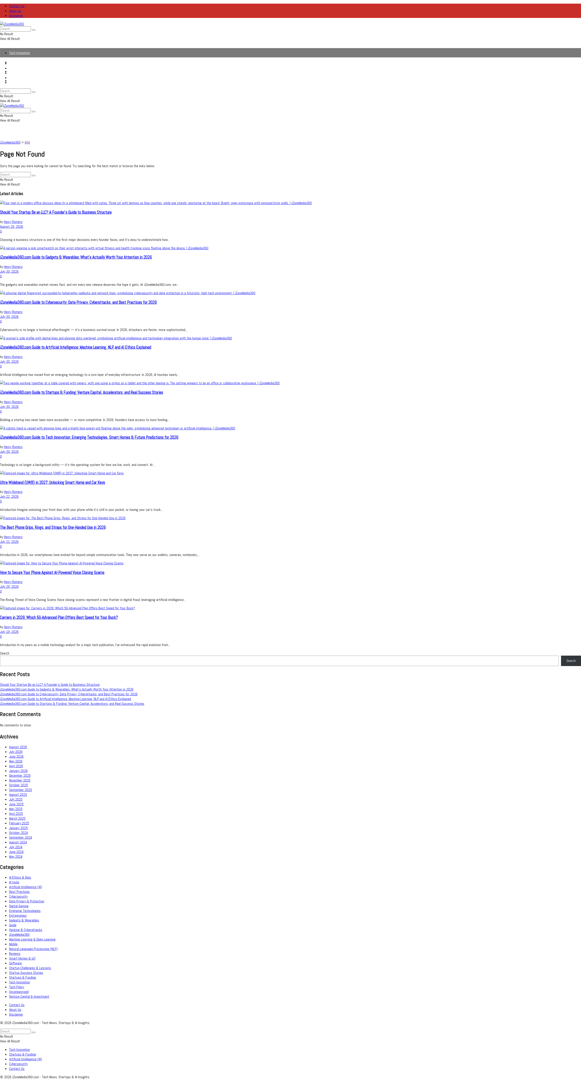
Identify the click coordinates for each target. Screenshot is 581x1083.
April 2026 (16, 766)
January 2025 (18, 828)
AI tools (14, 882)
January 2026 (18, 770)
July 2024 (15, 847)
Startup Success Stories (26, 972)
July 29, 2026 (9, 586)
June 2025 (16, 804)
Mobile (13, 944)
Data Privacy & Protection (26, 901)
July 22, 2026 (9, 496)
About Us (15, 10)
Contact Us (17, 6)
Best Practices (19, 891)
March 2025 (17, 818)
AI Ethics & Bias (20, 877)
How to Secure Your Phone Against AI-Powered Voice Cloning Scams (52, 572)
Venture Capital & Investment (29, 996)
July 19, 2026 (9, 631)
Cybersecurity (18, 77)
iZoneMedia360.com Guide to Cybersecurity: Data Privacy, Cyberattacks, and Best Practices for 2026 (78, 302)
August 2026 (18, 747)
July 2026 (15, 751)
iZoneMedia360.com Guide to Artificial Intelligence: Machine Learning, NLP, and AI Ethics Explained (75, 347)
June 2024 (16, 851)
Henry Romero (13, 221)
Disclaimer (16, 15)
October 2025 (18, 785)
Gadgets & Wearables (24, 920)
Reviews (14, 953)
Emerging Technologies (25, 910)
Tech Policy (16, 987)
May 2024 (15, 856)
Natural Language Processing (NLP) (33, 948)
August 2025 (18, 794)
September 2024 (20, 837)
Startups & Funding (22, 68)
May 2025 (15, 808)
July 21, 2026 (9, 541)
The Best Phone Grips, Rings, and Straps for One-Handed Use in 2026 (53, 527)
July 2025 (15, 799)
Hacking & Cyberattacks (25, 929)
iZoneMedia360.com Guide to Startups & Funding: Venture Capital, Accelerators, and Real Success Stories (81, 392)
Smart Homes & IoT (22, 958)
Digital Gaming (19, 906)
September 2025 (20, 789)
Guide (12, 925)
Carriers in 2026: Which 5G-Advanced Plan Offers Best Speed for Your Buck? (59, 617)
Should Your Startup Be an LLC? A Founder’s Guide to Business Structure (56, 212)
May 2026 (15, 761)
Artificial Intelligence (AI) (25, 73)
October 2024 (18, 832)
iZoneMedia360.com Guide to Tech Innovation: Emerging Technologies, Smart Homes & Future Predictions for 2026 (89, 437)
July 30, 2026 (9, 271)
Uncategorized (19, 991)
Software (15, 963)
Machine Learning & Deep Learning (32, 939)
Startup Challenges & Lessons (30, 967)
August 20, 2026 (11, 226)
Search (4, 653)
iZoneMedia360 (19, 934)
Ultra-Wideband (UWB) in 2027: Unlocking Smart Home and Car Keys (52, 482)
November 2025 (19, 780)
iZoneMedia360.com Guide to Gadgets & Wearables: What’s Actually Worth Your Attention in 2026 (76, 257)
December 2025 (20, 775)
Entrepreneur (18, 915)
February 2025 (19, 823)
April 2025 (16, 813)
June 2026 (16, 756)
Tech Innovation (19, 52)
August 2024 (18, 842)
